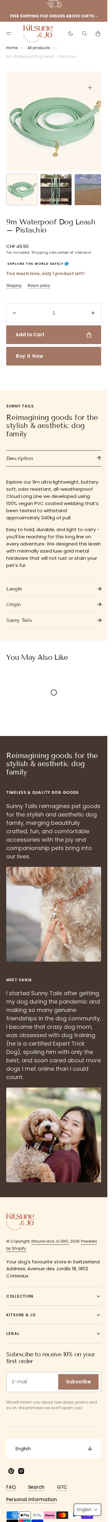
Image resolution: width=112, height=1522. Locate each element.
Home (11, 47)
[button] (9, 33)
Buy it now (30, 350)
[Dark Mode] (71, 33)
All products (38, 47)
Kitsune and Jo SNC (50, 1235)
